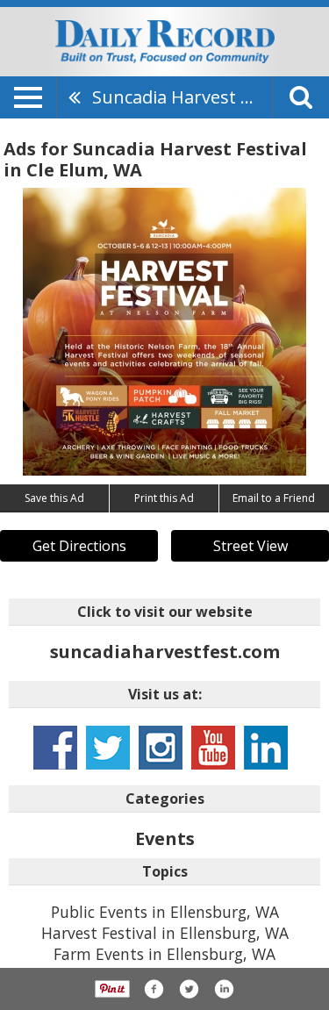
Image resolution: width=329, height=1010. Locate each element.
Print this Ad (164, 498)
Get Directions (79, 545)
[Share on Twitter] (188, 989)
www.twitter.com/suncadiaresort (108, 748)
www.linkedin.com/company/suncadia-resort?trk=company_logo (266, 748)
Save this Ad (54, 498)
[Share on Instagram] (223, 989)
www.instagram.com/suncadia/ (160, 748)
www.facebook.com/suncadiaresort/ (55, 748)
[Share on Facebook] (153, 989)
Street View (250, 545)
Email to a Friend (273, 498)
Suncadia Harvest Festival (182, 97)
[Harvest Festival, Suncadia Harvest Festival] (164, 332)
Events (165, 838)
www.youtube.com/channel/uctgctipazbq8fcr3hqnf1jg (213, 748)
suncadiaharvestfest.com (165, 652)
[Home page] (165, 40)
